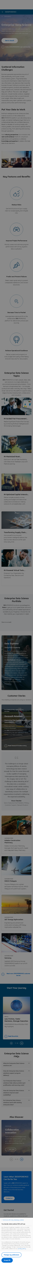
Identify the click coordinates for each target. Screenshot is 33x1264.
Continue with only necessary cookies (13, 1220)
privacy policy (22, 1248)
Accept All (7, 1260)
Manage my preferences (11, 1255)
